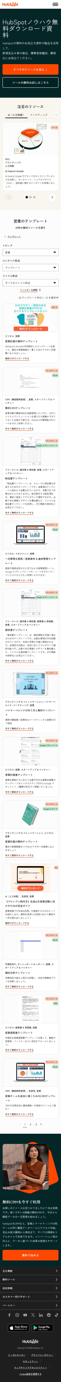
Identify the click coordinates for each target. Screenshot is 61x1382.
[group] (30, 156)
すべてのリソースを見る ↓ (30, 69)
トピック (8, 245)
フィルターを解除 (29, 289)
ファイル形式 (10, 276)
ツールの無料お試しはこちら (30, 82)
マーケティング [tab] (39, 115)
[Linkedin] (41, 1315)
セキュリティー (30, 1361)
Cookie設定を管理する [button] (31, 1373)
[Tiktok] (56, 1315)
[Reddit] (49, 1315)
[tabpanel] (30, 162)
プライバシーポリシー (42, 1355)
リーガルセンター (16, 1355)
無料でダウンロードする (17, 358)
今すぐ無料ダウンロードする (19, 428)
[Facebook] (9, 1315)
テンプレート (14, 236)
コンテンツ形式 (11, 260)
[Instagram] (17, 1315)
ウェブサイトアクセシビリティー (30, 1367)
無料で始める (30, 1255)
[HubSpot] (10, 4)
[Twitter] (33, 1315)
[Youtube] (25, 1315)
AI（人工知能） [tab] (16, 115)
